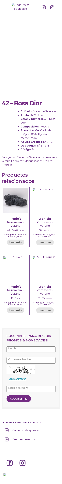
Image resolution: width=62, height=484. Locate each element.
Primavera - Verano (15, 223)
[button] (6, 6)
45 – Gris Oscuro (15, 230)
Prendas (7, 164)
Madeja (22, 234)
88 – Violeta (45, 230)
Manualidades (33, 161)
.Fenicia (15, 218)
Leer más (15, 242)
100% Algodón (15, 236)
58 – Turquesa (45, 298)
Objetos (48, 161)
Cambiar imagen (17, 378)
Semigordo (10, 234)
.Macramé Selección (28, 157)
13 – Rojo (15, 298)
